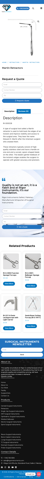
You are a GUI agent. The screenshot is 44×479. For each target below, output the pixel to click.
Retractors (14, 62)
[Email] (39, 474)
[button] (38, 21)
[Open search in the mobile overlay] (33, 8)
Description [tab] (9, 111)
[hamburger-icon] (41, 8)
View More (9, 284)
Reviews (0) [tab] (23, 111)
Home (4, 62)
